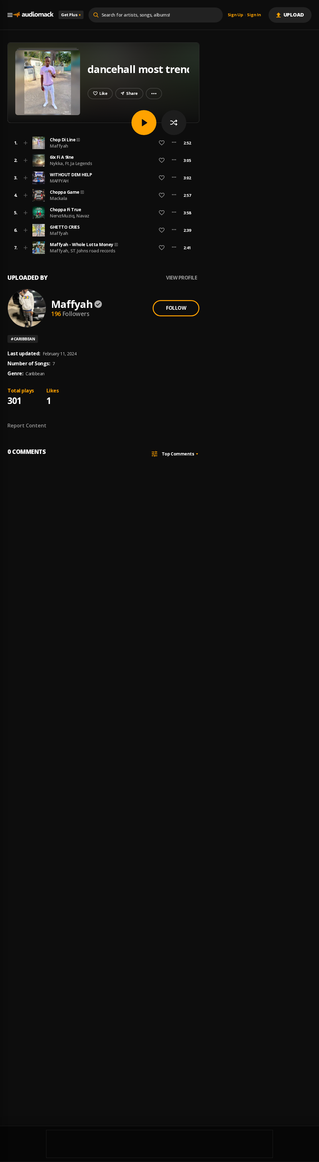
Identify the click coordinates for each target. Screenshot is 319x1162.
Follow (176, 307)
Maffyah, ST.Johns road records (82, 251)
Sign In (254, 14)
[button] (101, 143)
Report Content (26, 425)
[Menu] (9, 15)
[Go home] (33, 14)
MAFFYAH (59, 181)
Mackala (58, 198)
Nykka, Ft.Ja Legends (71, 163)
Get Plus (71, 14)
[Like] (161, 142)
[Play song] (143, 122)
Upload (293, 14)
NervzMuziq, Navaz (69, 216)
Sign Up (235, 14)
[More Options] (174, 143)
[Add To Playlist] (25, 143)
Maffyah (59, 146)
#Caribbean (23, 339)
